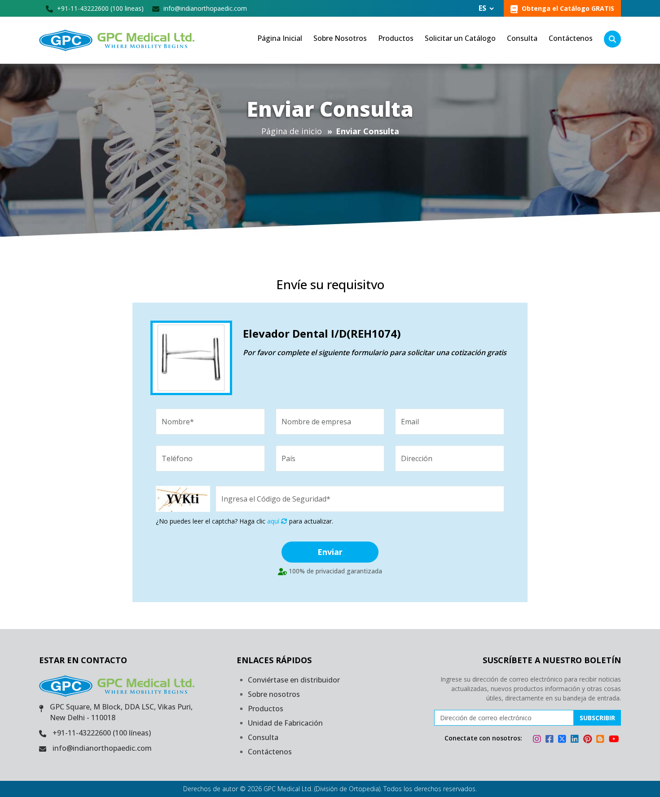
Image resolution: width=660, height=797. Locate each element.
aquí (274, 521)
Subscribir (597, 717)
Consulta (522, 38)
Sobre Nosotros (340, 38)
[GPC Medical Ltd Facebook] (551, 740)
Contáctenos (571, 38)
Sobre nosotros (274, 694)
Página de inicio (291, 131)
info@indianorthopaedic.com (204, 8)
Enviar (330, 551)
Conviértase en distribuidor (294, 680)
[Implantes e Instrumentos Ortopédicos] (118, 40)
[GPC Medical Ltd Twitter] (563, 740)
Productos (396, 38)
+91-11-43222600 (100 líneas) (102, 733)
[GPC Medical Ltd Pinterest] (588, 740)
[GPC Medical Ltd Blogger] (601, 740)
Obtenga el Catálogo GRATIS (567, 8)
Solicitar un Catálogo (460, 38)
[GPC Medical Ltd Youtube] (614, 740)
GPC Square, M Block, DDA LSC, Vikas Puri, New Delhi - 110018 (121, 712)
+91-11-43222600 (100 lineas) (99, 8)
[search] (612, 39)
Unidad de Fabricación (285, 723)
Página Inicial (279, 38)
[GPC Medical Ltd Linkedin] (576, 740)
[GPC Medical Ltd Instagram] (538, 740)
